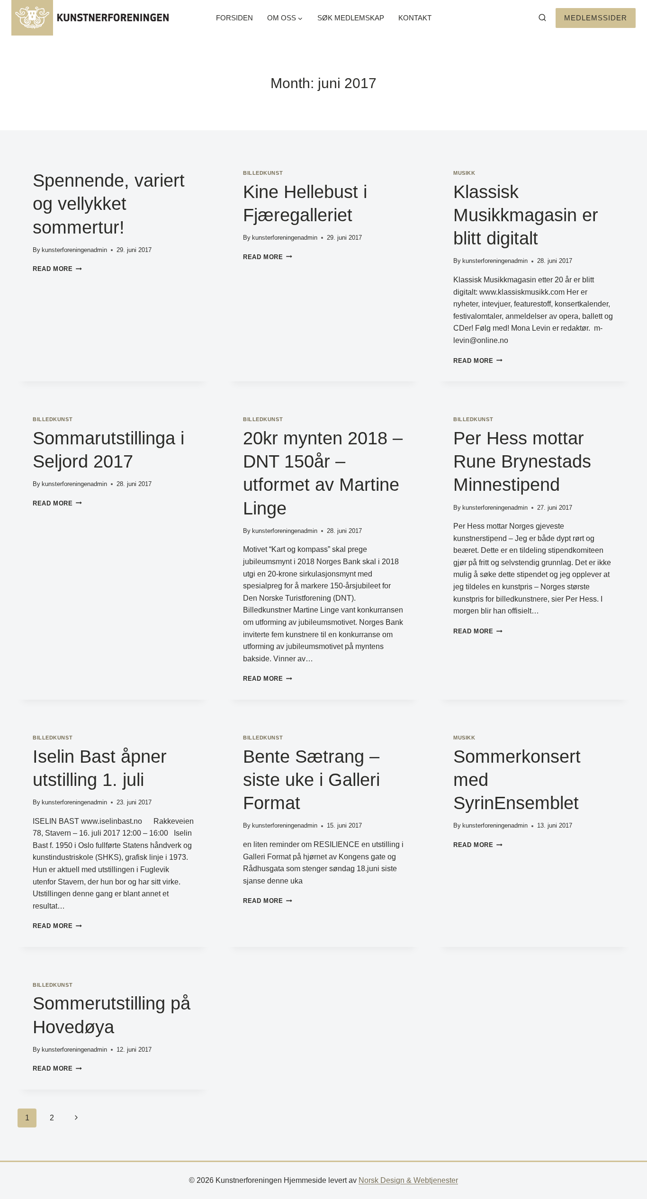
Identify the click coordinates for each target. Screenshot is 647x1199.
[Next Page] (76, 1118)
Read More (57, 268)
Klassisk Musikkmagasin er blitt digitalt (525, 215)
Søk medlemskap (350, 18)
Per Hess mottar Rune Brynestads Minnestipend (522, 461)
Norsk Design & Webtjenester (408, 1180)
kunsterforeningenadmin (74, 249)
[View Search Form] (542, 18)
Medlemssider (595, 18)
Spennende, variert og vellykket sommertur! (109, 204)
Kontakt (414, 18)
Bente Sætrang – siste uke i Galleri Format (311, 780)
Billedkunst (263, 173)
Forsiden (234, 18)
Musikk (464, 173)
